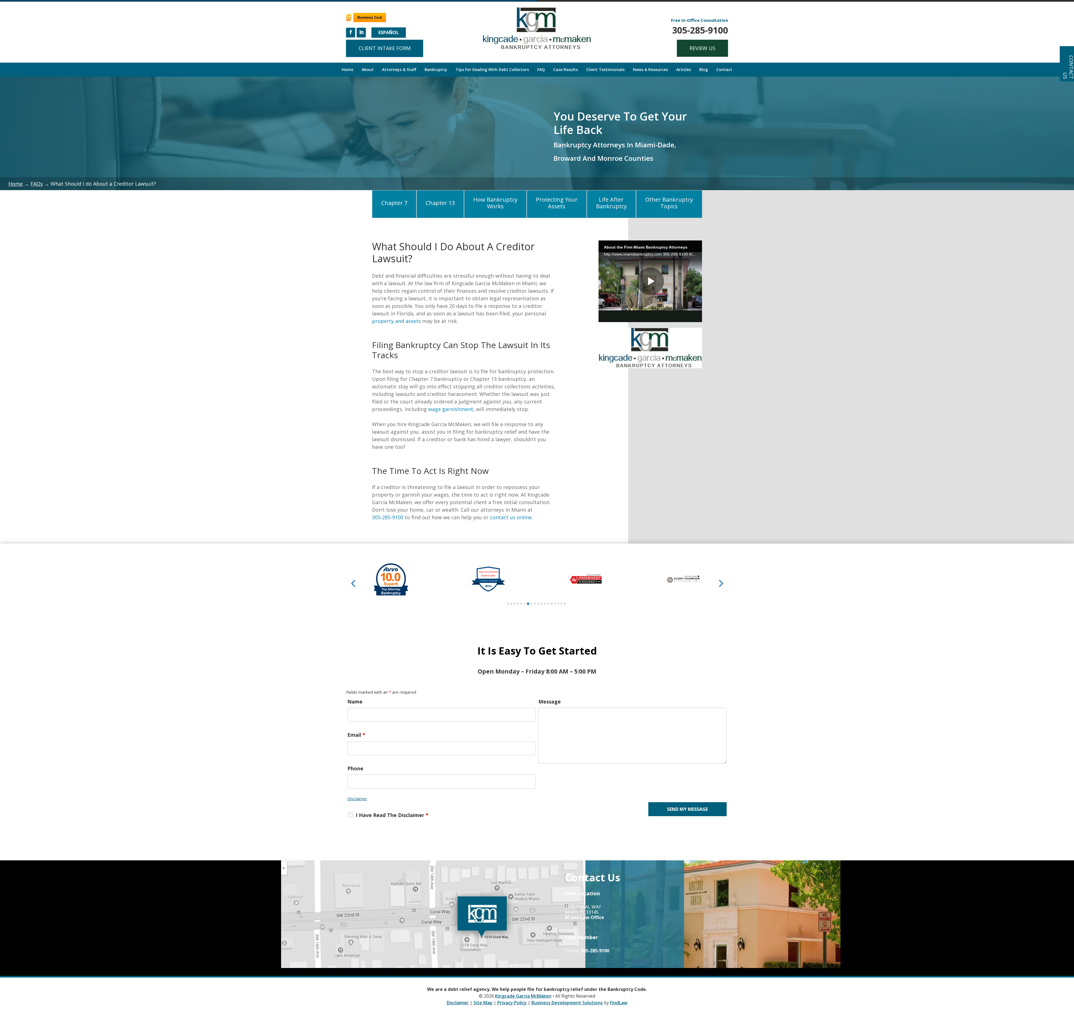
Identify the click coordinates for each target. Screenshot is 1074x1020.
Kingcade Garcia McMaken (523, 996)
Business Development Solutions (567, 1003)
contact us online (511, 517)
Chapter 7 (394, 203)
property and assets (396, 321)
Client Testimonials (605, 70)
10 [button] (538, 604)
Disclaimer (357, 798)
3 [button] (515, 604)
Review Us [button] (702, 48)
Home (347, 70)
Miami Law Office (584, 917)
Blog (703, 70)
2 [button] (511, 604)
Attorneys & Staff (399, 70)
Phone (355, 768)
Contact (724, 70)
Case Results (565, 70)
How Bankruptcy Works (495, 203)
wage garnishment (450, 409)
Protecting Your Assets (557, 203)
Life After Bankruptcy (611, 203)
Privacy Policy (512, 1003)
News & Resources (650, 70)
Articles (683, 70)
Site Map (483, 1003)
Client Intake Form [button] (385, 48)
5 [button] (521, 604)
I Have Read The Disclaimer (392, 815)
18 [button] (565, 604)
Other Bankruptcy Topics (669, 203)
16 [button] (558, 604)
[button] (353, 582)
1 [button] (508, 604)
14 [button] (551, 604)
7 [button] (528, 604)
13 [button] (548, 604)
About (368, 70)
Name (354, 701)
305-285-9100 (700, 30)
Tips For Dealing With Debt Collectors (492, 70)
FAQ (541, 70)
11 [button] (541, 604)
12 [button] (545, 604)
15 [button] (555, 604)
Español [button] (388, 32)
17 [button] (561, 604)
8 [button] (531, 604)
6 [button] (525, 604)
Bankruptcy (436, 70)
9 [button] (535, 604)
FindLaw (618, 1003)
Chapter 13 (440, 203)
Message (549, 701)
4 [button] (518, 604)
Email (356, 734)
